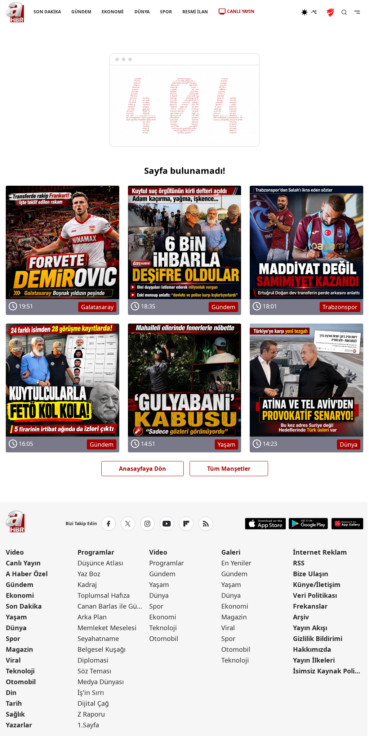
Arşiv (301, 617)
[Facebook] (108, 523)
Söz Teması (94, 671)
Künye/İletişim (317, 584)
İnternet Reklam (320, 552)
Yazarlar (19, 725)
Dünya (16, 627)
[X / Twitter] (128, 523)
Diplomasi (92, 660)
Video (15, 552)
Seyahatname (98, 638)
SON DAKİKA (47, 12)
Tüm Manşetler (228, 469)
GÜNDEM (81, 12)
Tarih (14, 703)
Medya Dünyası (100, 681)
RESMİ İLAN (195, 12)
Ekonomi (20, 595)
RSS (298, 563)
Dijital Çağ (93, 703)
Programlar (95, 552)
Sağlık (15, 714)
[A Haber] (15, 12)
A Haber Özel (27, 573)
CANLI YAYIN (240, 11)
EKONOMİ (113, 12)
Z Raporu (91, 714)
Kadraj (87, 584)
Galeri (230, 552)
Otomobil (21, 681)
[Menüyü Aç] (357, 12)
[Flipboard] (186, 523)
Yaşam (16, 617)
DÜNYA (142, 12)
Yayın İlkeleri (314, 660)
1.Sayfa (88, 725)
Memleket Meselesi (107, 627)
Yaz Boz (88, 573)
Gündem (20, 584)
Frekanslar (310, 606)
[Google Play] (308, 523)
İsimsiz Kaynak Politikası (328, 671)
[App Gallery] (347, 523)
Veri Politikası (315, 595)
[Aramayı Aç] (344, 12)
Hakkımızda (312, 649)
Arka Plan (92, 617)
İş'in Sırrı (90, 692)
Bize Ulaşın (310, 573)
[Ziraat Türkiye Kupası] (331, 12)
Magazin (19, 649)
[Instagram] (147, 523)
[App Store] (265, 523)
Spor (13, 638)
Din (11, 692)
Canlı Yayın (23, 563)
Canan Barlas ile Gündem (112, 606)
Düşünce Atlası (100, 563)
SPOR (166, 12)
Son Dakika (24, 606)
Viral (13, 660)
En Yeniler (236, 563)
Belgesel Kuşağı (101, 649)
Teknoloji (20, 671)
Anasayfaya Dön (142, 469)
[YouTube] (167, 523)
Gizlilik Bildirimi (317, 638)
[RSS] (206, 523)
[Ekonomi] (278, 12)
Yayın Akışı (310, 627)
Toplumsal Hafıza (103, 595)
